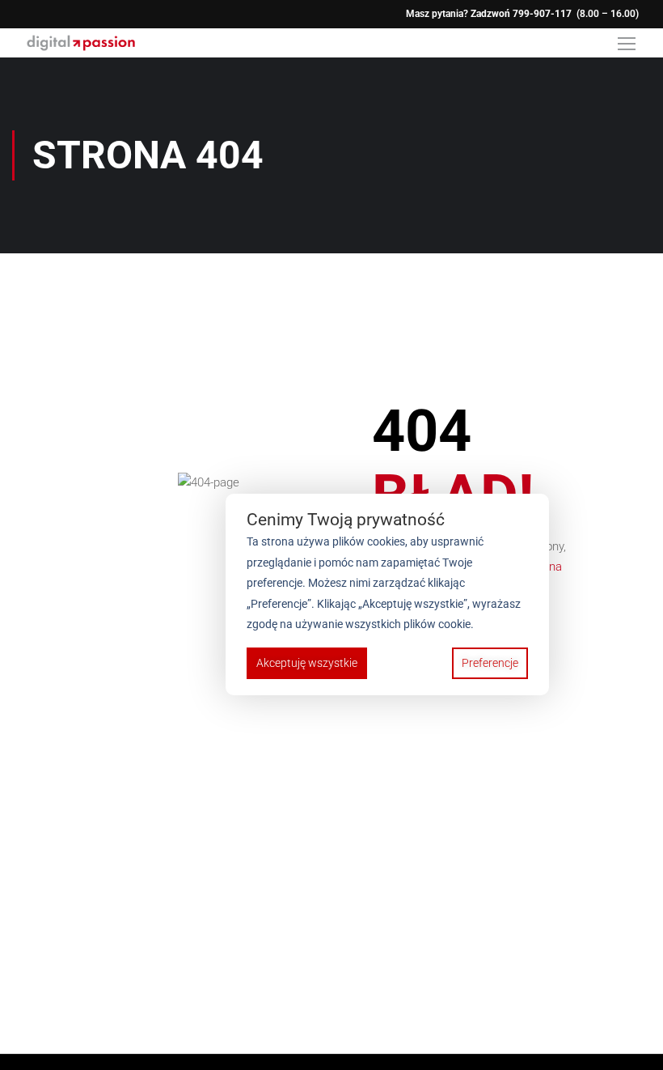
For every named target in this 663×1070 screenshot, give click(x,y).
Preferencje (490, 662)
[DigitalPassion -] (80, 42)
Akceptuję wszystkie (306, 662)
